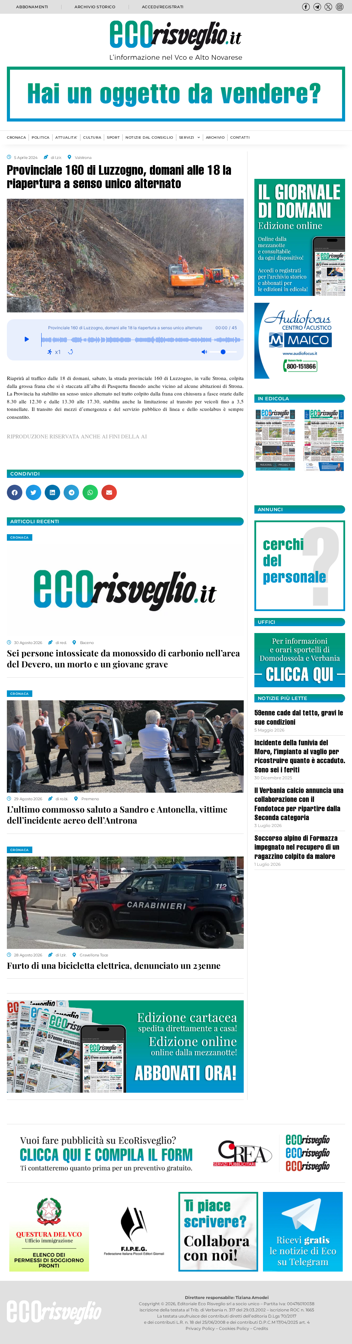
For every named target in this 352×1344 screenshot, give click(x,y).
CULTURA (92, 137)
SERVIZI (186, 137)
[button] (14, 492)
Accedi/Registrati (163, 6)
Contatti (240, 137)
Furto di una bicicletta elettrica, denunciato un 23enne (114, 965)
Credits (260, 1328)
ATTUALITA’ (66, 137)
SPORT (113, 137)
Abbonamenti (32, 6)
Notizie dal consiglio (149, 137)
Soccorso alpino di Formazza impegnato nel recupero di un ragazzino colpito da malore (296, 848)
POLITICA (41, 137)
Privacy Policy (200, 1328)
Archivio (215, 137)
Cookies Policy (234, 1328)
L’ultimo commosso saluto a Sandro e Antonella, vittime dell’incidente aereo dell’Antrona (117, 814)
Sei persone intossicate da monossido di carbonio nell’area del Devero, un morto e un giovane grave (123, 658)
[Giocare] (26, 339)
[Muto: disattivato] (204, 352)
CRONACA (16, 137)
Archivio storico (95, 6)
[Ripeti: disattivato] (70, 352)
